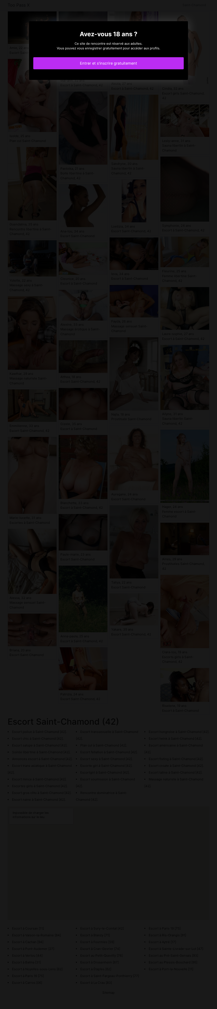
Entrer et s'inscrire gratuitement (108, 63)
